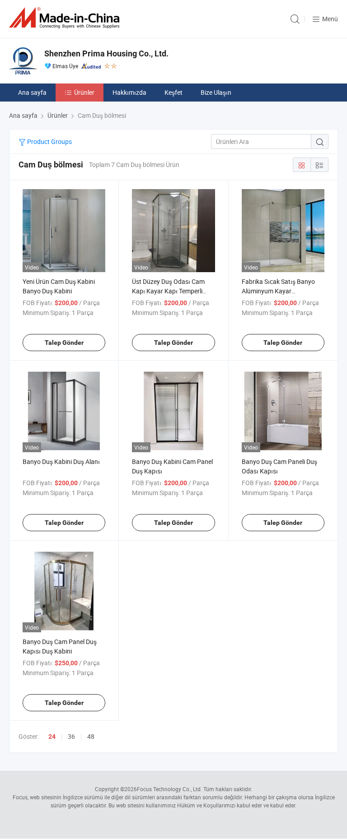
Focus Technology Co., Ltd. (169, 789)
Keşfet (173, 92)
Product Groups (49, 141)
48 (90, 736)
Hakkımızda (129, 92)
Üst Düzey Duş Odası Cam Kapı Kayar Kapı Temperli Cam (168, 291)
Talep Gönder (64, 342)
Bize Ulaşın (216, 92)
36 (71, 736)
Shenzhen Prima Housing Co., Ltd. (106, 53)
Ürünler (84, 92)
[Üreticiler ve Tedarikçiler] (66, 17)
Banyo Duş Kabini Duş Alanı (61, 461)
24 (52, 736)
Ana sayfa (32, 92)
